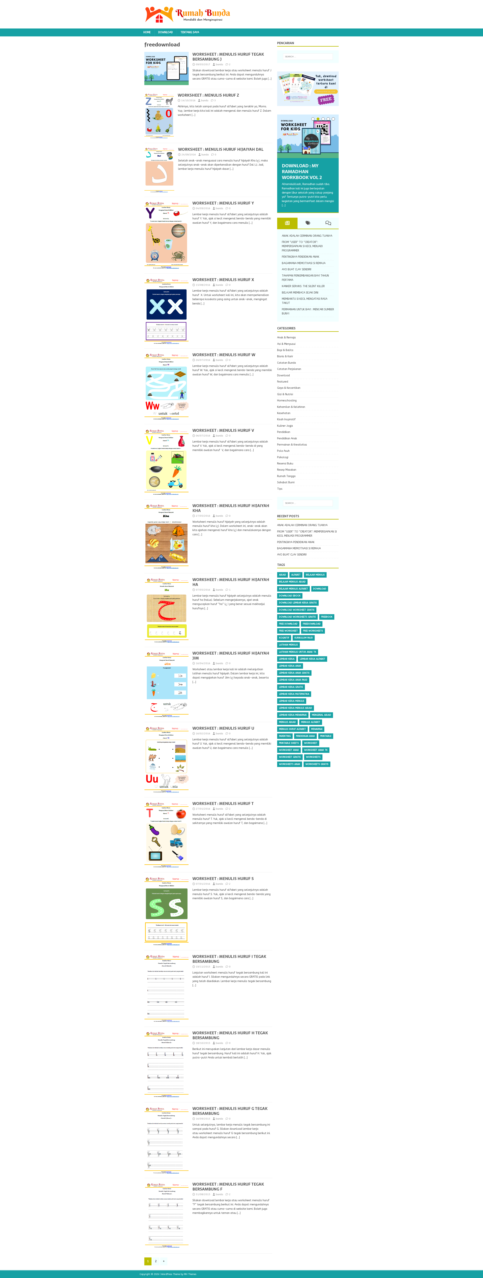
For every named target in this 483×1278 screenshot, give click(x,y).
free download (288, 623)
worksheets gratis (316, 764)
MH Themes (190, 1274)
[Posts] (287, 223)
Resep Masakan (286, 469)
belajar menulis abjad (292, 581)
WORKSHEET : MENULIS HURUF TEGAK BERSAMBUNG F (228, 1186)
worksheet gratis (290, 757)
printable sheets (289, 743)
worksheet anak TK (316, 750)
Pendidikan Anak (287, 438)
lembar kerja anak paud (293, 680)
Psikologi (282, 457)
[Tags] (308, 223)
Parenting (285, 736)
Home (147, 32)
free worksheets (313, 630)
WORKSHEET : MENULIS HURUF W (223, 355)
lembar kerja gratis (291, 687)
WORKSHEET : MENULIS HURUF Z (208, 95)
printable (325, 736)
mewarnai (316, 729)
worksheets (313, 757)
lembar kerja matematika (294, 694)
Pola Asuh (283, 451)
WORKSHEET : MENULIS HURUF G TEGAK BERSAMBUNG (230, 1111)
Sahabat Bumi (286, 482)
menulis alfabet (310, 722)
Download (165, 32)
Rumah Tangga (286, 476)
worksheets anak (289, 764)
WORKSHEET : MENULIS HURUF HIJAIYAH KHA (230, 508)
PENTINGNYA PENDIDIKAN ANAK (300, 256)
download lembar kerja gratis (298, 602)
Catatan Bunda (286, 362)
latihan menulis (288, 644)
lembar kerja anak (290, 666)
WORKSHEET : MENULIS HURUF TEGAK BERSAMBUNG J (228, 56)
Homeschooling (287, 400)
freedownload (312, 623)
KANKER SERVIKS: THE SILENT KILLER (303, 286)
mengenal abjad (321, 715)
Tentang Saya (190, 32)
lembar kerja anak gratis (294, 673)
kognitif (284, 637)
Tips (279, 488)
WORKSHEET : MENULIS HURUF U (223, 728)
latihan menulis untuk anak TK (297, 652)
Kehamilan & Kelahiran (291, 407)
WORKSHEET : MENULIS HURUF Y (223, 203)
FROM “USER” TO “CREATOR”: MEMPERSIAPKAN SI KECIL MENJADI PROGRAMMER (302, 246)
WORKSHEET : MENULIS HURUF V (223, 430)
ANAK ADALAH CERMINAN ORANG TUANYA (307, 235)
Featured (282, 381)
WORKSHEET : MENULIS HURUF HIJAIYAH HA (230, 582)
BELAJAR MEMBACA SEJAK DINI (300, 292)
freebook (326, 617)
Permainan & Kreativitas (292, 444)
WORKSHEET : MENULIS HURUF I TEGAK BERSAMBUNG (229, 959)
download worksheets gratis (297, 617)
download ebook (290, 595)
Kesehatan (283, 413)
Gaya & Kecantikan (288, 388)
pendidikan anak (305, 736)
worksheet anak (289, 750)
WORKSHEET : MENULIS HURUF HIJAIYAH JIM (230, 655)
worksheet (310, 743)
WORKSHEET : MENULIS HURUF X (223, 280)
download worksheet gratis (297, 610)
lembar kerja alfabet (312, 659)
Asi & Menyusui (286, 344)
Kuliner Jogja (285, 425)
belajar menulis (315, 574)
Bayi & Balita (285, 350)
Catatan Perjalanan (289, 369)
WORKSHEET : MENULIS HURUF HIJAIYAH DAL (221, 149)
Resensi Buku (285, 463)
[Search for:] (308, 56)
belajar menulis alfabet (293, 588)
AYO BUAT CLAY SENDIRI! (296, 269)
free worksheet (288, 630)
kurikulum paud (304, 637)
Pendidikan (283, 432)
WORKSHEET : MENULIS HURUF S (223, 879)
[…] (269, 78)
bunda (219, 64)
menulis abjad (287, 722)
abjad (282, 574)
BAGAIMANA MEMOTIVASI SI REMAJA (303, 263)
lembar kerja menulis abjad (295, 708)
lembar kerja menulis (291, 701)
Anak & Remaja (286, 337)
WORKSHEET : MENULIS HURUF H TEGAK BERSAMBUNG (230, 1035)
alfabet (296, 574)
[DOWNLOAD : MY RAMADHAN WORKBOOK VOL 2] (308, 136)
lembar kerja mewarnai (293, 715)
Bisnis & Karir (285, 356)
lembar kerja (287, 659)
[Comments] (328, 223)
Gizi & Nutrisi (285, 394)
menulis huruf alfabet (292, 729)
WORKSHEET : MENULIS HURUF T (223, 804)
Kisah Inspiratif (286, 419)
